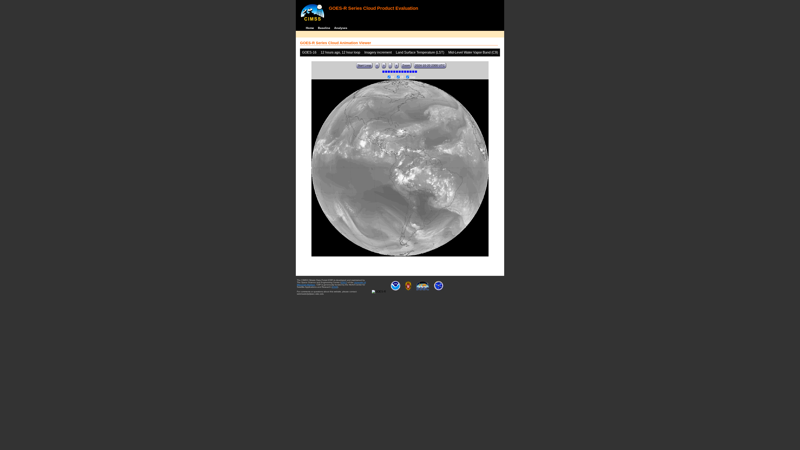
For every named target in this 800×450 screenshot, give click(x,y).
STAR (335, 287)
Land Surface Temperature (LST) (420, 52)
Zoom (406, 65)
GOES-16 (309, 52)
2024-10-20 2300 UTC (430, 65)
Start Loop (364, 65)
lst (392, 77)
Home (310, 28)
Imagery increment (378, 52)
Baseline (324, 28)
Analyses (340, 28)
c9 (401, 77)
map (412, 77)
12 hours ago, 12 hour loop (340, 52)
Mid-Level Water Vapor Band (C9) (473, 52)
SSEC (344, 282)
